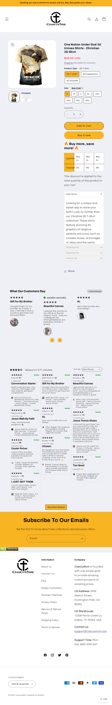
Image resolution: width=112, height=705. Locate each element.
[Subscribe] (81, 538)
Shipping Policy (49, 620)
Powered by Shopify (35, 695)
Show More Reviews (56, 507)
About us (46, 567)
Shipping (68, 63)
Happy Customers (51, 588)
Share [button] (71, 271)
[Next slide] (60, 340)
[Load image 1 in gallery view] (14, 97)
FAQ (43, 581)
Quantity (68, 108)
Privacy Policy (49, 602)
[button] (7, 19)
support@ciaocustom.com (90, 631)
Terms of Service (50, 627)
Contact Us (47, 574)
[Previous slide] (52, 340)
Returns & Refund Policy (51, 611)
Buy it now (84, 135)
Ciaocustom (21, 695)
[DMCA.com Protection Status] (9, 550)
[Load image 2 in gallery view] (26, 97)
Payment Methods (51, 595)
